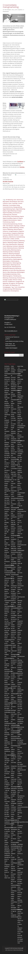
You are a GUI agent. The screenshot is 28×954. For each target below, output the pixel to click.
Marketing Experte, (16, 250)
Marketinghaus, (15, 261)
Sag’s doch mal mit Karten (6, 635)
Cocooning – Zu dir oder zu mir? (14, 810)
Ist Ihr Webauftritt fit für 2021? (7, 555)
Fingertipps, (17, 225)
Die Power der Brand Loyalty (6, 410)
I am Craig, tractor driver (19, 710)
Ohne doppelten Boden (13, 697)
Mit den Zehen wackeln (19, 686)
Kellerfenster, (12, 237)
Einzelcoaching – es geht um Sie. (7, 641)
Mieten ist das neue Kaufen (6, 581)
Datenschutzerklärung (18, 950)
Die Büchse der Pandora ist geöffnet (7, 368)
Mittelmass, (18, 268)
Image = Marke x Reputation (13, 753)
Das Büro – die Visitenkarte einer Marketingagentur (15, 503)
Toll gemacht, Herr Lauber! (20, 762)
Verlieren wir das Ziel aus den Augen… (7, 706)
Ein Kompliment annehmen (20, 825)
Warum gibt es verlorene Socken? (7, 831)
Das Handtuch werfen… (19, 816)
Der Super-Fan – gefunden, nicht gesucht (6, 522)
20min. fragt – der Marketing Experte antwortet (7, 548)
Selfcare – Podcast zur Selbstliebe (7, 496)
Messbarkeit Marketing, (9, 268)
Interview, (5, 235)
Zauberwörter (7, 623)
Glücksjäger (13, 907)
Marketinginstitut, (8, 263)
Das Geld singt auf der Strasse (14, 714)
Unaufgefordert (7, 645)
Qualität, (10, 279)
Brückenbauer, (14, 201)
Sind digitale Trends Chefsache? (13, 805)
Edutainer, (14, 214)
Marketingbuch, (7, 261)
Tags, (12, 287)
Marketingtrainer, (16, 266)
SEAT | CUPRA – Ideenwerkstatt (14, 496)
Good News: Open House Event (20, 790)
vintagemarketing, (8, 289)
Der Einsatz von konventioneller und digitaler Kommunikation (14, 842)
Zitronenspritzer (14, 848)
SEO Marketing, (14, 285)
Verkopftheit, (21, 287)
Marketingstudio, (7, 266)
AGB (6, 950)
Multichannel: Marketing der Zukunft (14, 790)
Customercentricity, (8, 207)
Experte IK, (16, 218)
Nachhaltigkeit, (21, 272)
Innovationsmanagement (16, 909)
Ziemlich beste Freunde (13, 641)
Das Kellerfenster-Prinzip (20, 407)
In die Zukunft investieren (6, 781)
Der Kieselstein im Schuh (13, 611)
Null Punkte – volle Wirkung (7, 399)
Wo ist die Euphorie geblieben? (13, 381)
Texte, (16, 287)
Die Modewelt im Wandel (6, 420)
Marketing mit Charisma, (9, 255)
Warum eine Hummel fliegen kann (20, 911)
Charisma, (5, 203)
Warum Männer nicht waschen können (19, 636)
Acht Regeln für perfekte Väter (20, 940)
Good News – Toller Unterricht (7, 803)
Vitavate (19, 520)
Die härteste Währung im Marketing (14, 386)
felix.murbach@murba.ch (10, 331)
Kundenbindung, (20, 237)
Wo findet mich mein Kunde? (19, 849)
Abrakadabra (7, 777)
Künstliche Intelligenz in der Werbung (7, 405)
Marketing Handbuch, (8, 252)
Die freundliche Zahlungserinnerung (15, 723)
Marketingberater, (18, 259)
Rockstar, (5, 281)
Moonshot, (22, 270)
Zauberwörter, (6, 291)
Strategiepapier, (7, 287)
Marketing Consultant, (12, 246)
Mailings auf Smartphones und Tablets (20, 721)
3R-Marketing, (10, 199)
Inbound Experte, (18, 229)
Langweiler (13, 794)
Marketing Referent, (16, 257)
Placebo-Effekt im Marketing (19, 810)
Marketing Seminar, (8, 259)
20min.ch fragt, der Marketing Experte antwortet (13, 524)
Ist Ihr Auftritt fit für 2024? (19, 466)
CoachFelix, (15, 203)
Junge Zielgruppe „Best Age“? (7, 758)
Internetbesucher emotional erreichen (8, 673)
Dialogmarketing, (17, 207)
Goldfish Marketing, (14, 227)
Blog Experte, (6, 201)
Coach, (10, 203)
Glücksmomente (14, 738)
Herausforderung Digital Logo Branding (14, 461)
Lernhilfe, (16, 238)
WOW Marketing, (17, 289)
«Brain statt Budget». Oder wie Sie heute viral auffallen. (7, 628)
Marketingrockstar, (16, 265)
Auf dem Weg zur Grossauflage (7, 648)
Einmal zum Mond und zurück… (20, 874)
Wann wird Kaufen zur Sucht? (19, 420)
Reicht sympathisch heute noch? (7, 377)
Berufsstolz (7, 669)
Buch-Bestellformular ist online (14, 673)
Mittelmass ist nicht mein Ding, (11, 270)
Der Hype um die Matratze (19, 442)
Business (20, 9)
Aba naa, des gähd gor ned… (7, 459)
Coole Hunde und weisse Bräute (7, 678)
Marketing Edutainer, (12, 248)
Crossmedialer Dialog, (14, 205)
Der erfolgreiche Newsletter (7, 864)
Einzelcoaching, (7, 216)
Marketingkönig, (17, 263)
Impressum (10, 950)
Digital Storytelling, (8, 212)
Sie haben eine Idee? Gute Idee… (7, 812)
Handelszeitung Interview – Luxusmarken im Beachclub (14, 468)
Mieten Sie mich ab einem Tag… (13, 635)
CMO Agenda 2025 (12, 403)
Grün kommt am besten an (7, 773)
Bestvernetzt (14, 686)
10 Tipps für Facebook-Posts (13, 758)
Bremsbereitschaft (21, 770)
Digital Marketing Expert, (9, 209)
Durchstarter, (16, 212)
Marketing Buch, (13, 244)
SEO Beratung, (19, 283)
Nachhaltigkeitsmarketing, (10, 274)
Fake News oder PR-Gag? (13, 511)
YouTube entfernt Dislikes (13, 531)
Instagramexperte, (13, 231)
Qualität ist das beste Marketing (6, 609)
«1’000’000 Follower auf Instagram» (13, 596)
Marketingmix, (7, 265)
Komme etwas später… (13, 816)
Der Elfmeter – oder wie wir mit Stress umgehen (7, 792)
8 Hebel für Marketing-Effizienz (6, 390)
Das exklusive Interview (6, 715)
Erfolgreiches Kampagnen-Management (7, 855)
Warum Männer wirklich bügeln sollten (12, 896)
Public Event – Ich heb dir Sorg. (13, 475)
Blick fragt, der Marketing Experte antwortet (6, 589)
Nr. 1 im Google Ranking (12, 580)
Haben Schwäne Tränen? (6, 842)
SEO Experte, (6, 285)
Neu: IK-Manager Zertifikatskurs (7, 721)
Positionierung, (13, 278)
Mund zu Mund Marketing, (10, 272)
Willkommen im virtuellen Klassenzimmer (14, 550)
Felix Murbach (8, 9)
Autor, (15, 199)
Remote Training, (17, 279)
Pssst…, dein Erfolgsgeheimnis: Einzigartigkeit (21, 425)
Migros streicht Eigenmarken (20, 394)
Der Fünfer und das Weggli (13, 425)
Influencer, (6, 231)
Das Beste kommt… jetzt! (13, 678)
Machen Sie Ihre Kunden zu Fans (7, 836)
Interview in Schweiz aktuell (7, 483)
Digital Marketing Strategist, (14, 211)
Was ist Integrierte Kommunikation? (14, 606)
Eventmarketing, (15, 216)
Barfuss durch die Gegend (13, 877)
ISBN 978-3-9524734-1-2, (14, 235)
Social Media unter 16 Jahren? (20, 381)
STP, (19, 285)
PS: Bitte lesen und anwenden (19, 781)
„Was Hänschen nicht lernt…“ (20, 831)
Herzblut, (21, 227)
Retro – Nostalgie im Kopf (7, 596)
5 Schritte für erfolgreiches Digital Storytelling (14, 557)
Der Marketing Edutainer (6, 442)
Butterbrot (6, 766)
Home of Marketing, (8, 229)
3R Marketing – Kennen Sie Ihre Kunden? (7, 539)
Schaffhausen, (11, 281)
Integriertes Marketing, (18, 233)
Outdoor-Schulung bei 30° (14, 516)
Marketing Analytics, (13, 242)
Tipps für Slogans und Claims (20, 920)
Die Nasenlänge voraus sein (20, 844)
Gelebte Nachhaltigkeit (11, 348)
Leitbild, (12, 238)
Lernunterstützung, (8, 240)
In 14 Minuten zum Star (6, 619)
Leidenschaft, (6, 238)
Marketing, (16, 240)
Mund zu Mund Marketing (19, 898)
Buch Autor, (21, 201)
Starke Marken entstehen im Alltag (14, 341)
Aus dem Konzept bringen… (6, 425)
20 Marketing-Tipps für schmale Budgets (19, 602)
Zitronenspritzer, (14, 291)
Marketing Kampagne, (14, 253)
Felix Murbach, (10, 225)
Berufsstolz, (20, 199)
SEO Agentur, (12, 283)
